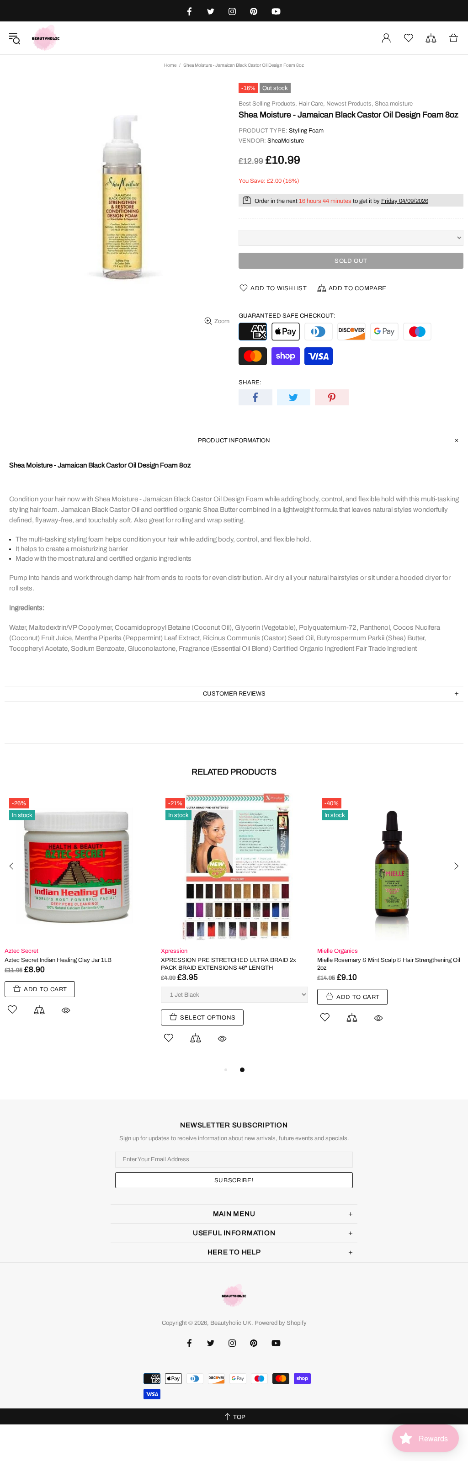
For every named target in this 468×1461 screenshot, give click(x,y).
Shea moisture (394, 104)
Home (170, 65)
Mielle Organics (337, 951)
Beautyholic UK (45, 37)
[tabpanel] (78, 914)
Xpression (174, 951)
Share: (250, 382)
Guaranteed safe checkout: (287, 316)
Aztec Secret (21, 951)
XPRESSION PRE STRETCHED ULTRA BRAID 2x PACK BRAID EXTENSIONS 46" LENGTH (228, 964)
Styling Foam (306, 131)
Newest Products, (349, 104)
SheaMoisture (285, 141)
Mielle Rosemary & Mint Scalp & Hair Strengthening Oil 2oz (388, 964)
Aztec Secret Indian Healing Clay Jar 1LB (58, 960)
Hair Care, (311, 104)
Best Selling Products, (268, 104)
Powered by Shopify (281, 1323)
